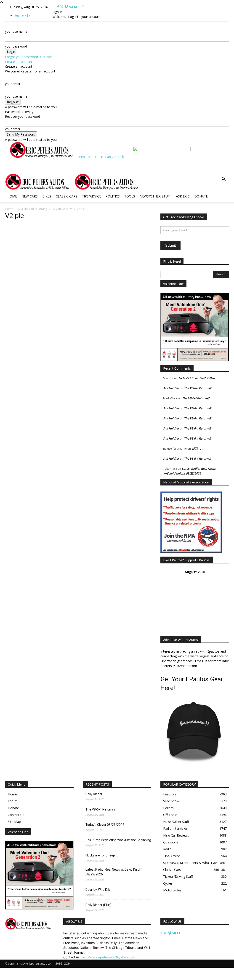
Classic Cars (66, 196)
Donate (201, 196)
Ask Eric (183, 196)
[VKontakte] (71, 7)
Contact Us (16, 815)
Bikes (46, 196)
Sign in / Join (23, 15)
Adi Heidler (171, 388)
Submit (170, 245)
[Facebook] (58, 7)
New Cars (29, 196)
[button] (223, 179)
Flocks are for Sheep (100, 855)
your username (16, 31)
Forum (13, 801)
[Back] (83, 7)
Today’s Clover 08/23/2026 (196, 378)
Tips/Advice (91, 196)
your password (16, 46)
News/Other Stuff (155, 196)
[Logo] (39, 188)
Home (12, 196)
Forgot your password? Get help (29, 57)
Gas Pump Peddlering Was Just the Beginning (118, 840)
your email (13, 84)
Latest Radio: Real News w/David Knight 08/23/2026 (113, 872)
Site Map (14, 821)
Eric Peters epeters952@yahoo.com (108, 957)
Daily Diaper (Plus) (98, 905)
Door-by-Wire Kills (98, 889)
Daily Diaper (93, 794)
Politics (113, 196)
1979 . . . (197, 448)
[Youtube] (75, 7)
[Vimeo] (66, 7)
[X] (62, 7)
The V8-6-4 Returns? (197, 388)
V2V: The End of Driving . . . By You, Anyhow (44, 209)
